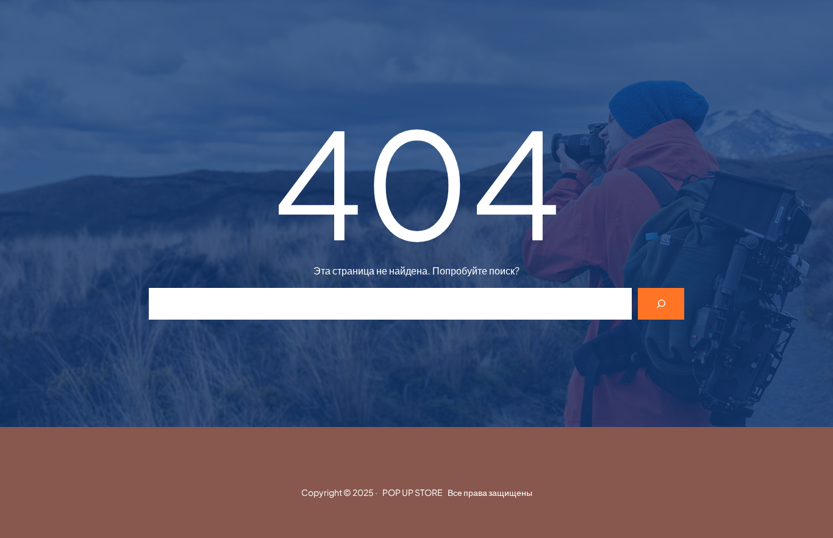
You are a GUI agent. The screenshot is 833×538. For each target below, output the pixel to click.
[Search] (661, 304)
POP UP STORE (412, 492)
